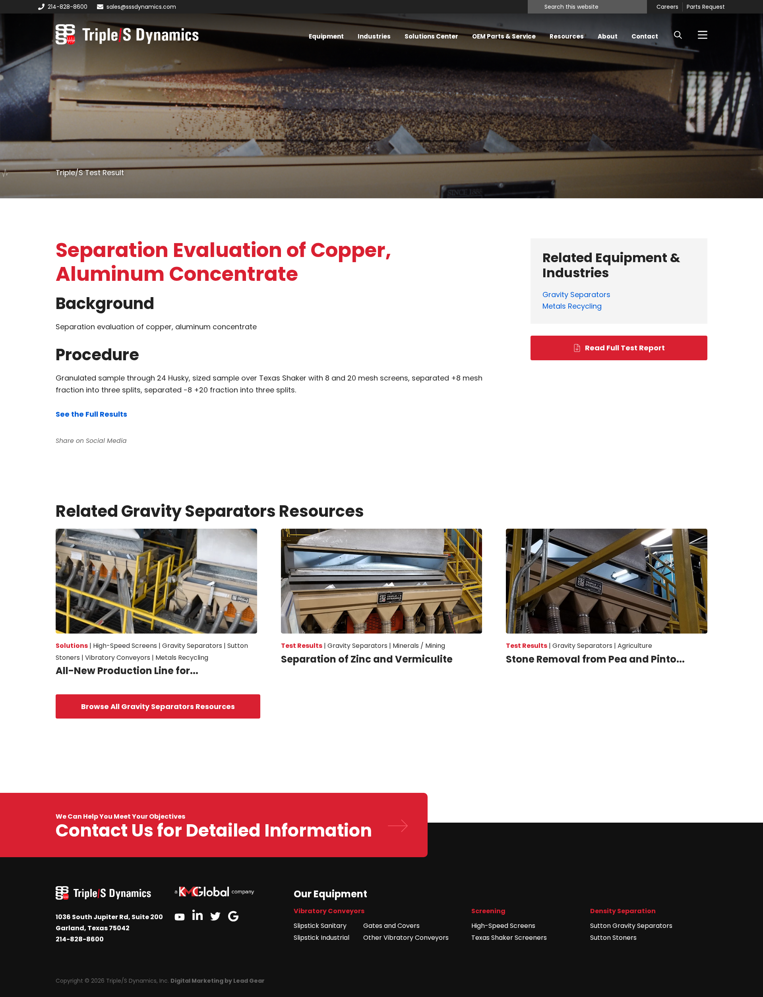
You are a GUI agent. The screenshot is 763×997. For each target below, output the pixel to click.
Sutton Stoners (613, 937)
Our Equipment (330, 893)
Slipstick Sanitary (320, 925)
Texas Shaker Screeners (509, 937)
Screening (488, 911)
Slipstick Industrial (321, 937)
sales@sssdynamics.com (141, 7)
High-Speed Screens (503, 925)
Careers (667, 7)
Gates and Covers (391, 925)
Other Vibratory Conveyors (406, 937)
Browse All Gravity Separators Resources (158, 706)
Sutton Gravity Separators (631, 925)
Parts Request (706, 7)
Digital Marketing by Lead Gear (217, 981)
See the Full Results (91, 414)
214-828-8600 (67, 7)
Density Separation (623, 911)
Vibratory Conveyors (329, 911)
